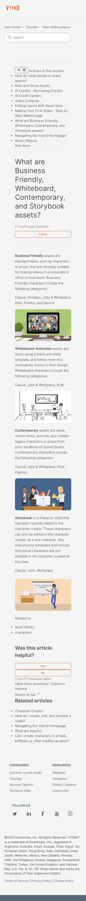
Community (60, 790)
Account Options (21, 784)
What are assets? (28, 731)
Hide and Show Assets (32, 86)
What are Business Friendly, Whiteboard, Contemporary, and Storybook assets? (40, 126)
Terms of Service (16, 881)
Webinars (58, 772)
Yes (43, 666)
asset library (24, 627)
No (43, 672)
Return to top (25, 694)
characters (23, 632)
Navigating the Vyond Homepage (40, 135)
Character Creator (29, 711)
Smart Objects (26, 141)
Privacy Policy (41, 881)
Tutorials (31, 27)
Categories (19, 765)
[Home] (12, 8)
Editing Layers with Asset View (39, 106)
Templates (59, 778)
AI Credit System (28, 96)
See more (22, 145)
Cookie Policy (63, 881)
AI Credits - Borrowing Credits (38, 91)
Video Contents (27, 101)
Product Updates (64, 784)
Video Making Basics (56, 27)
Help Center (12, 27)
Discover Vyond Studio (25, 772)
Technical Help (19, 790)
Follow (43, 234)
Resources (61, 765)
